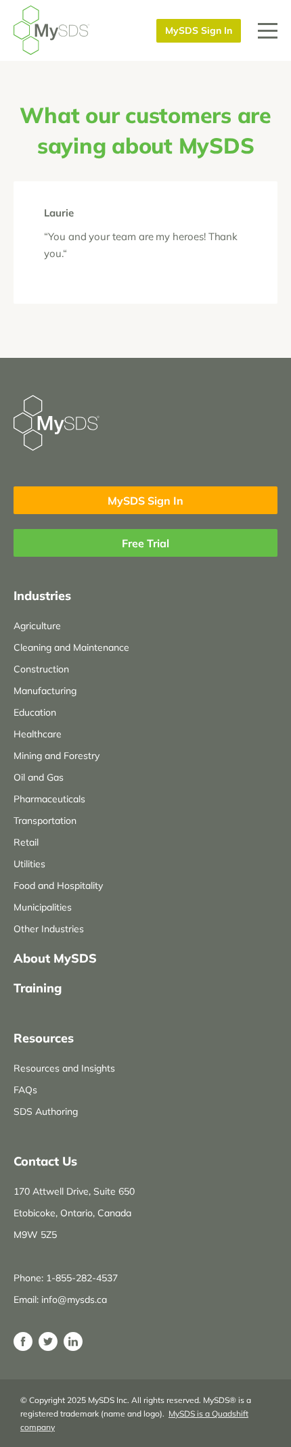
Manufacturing (45, 691)
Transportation (45, 820)
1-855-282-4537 (82, 1278)
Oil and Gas (39, 777)
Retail (26, 842)
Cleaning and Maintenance (71, 647)
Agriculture (37, 626)
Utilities (29, 864)
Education (35, 712)
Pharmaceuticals (49, 799)
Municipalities (43, 907)
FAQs (25, 1090)
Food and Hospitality (58, 885)
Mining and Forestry (56, 756)
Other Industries (49, 929)
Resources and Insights (64, 1068)
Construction (41, 669)
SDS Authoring (46, 1111)
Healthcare (38, 734)
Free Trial (145, 543)
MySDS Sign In (198, 30)
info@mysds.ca (74, 1299)
